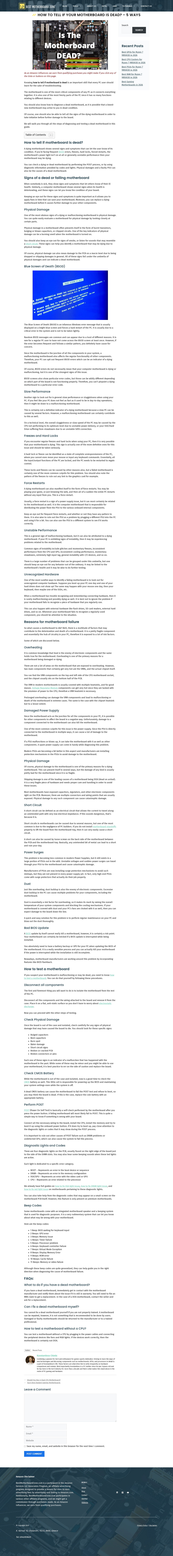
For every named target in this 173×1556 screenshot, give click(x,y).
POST (26, 1110)
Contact (84, 1495)
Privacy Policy (142, 1525)
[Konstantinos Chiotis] (30, 1364)
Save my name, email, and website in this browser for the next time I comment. (66, 1446)
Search (125, 25)
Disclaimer (153, 1525)
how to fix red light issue (36, 1189)
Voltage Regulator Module (45, 688)
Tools (75, 6)
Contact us (146, 6)
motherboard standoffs (104, 826)
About (84, 1488)
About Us (91, 6)
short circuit (32, 244)
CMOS (27, 1082)
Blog (64, 6)
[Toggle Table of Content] (49, 135)
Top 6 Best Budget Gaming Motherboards (43, 1383)
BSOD (61, 152)
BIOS (28, 933)
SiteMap (85, 1499)
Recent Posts (37, 1350)
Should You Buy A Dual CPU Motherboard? (43, 1380)
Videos (85, 1502)
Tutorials (127, 6)
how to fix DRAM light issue (94, 1186)
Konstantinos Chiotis (47, 1355)
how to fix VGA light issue (67, 1186)
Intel (104, 6)
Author (27, 1350)
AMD (115, 6)
